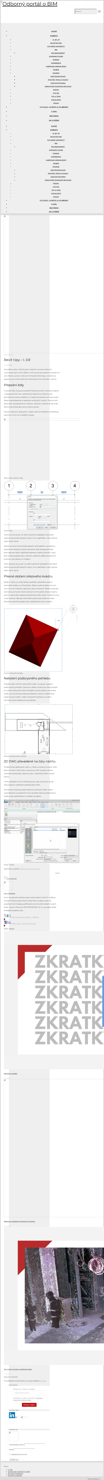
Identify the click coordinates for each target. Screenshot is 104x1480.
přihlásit (43, 1381)
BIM (56, 49)
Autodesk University (56, 46)
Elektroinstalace (58, 76)
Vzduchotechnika (58, 83)
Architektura (56, 43)
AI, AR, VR (56, 39)
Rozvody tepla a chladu (58, 80)
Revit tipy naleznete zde (30, 869)
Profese (56, 73)
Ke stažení (54, 120)
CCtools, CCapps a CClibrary (54, 107)
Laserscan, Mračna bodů (56, 66)
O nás (54, 111)
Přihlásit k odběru (29, 1405)
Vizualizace (56, 100)
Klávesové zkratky (10, 1074)
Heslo (11, 1450)
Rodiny (56, 90)
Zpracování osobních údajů (19, 1472)
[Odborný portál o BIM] (29, 4)
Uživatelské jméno (16, 1445)
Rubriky (54, 36)
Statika (56, 93)
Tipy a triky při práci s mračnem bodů (18, 1369)
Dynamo (56, 59)
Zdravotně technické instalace (58, 86)
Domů (54, 31)
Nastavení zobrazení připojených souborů (19, 1221)
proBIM (56, 70)
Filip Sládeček (11, 879)
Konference (56, 63)
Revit (5, 877)
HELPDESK (54, 116)
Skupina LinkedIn (15, 1475)
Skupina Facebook (15, 1474)
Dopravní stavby (56, 56)
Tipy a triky (56, 96)
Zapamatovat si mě (19, 1454)
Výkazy (56, 103)
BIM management (58, 53)
